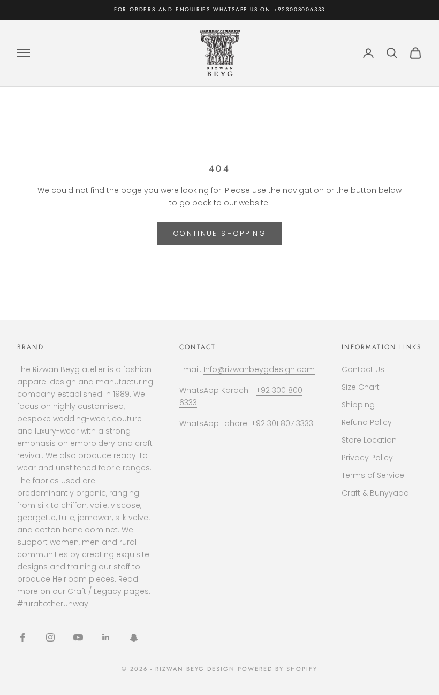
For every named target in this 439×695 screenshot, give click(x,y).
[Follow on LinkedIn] (106, 637)
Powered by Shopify (277, 669)
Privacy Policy (367, 457)
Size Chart (361, 387)
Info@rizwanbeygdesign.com (259, 369)
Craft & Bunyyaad (375, 493)
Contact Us (363, 369)
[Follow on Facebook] (22, 637)
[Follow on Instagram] (50, 637)
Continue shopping (219, 233)
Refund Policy (367, 422)
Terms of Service (373, 475)
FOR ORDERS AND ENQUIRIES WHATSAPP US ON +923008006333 (219, 9)
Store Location (369, 440)
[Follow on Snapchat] (133, 637)
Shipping (358, 404)
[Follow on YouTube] (78, 637)
